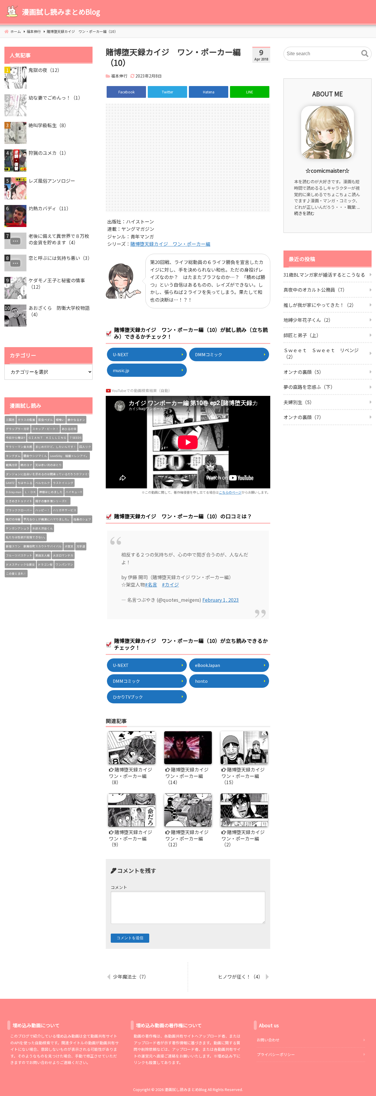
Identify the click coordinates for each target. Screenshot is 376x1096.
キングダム (13, 456)
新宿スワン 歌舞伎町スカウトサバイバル (34, 546)
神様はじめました (51, 492)
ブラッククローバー (19, 510)
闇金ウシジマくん (35, 456)
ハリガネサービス (64, 510)
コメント (119, 887)
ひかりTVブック (128, 697)
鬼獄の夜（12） (45, 70)
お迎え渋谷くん (42, 528)
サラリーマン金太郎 (19, 447)
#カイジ (170, 584)
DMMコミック (208, 354)
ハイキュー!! (74, 492)
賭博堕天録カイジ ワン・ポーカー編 (170, 243)
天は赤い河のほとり (48, 465)
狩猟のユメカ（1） (48, 152)
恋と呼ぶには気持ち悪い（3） (60, 258)
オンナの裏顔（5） (303, 371)
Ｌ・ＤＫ (30, 492)
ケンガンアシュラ (17, 528)
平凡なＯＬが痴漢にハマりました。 (47, 519)
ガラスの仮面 (26, 420)
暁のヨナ (26, 465)
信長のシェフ (82, 519)
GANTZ (10, 483)
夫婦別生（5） (298, 402)
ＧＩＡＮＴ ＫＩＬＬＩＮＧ (47, 438)
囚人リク (85, 447)
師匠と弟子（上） (302, 335)
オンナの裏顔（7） (303, 417)
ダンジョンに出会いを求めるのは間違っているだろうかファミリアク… (47, 474)
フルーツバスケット (19, 555)
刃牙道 (80, 546)
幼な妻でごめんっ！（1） (55, 97)
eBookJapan (207, 665)
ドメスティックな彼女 (20, 564)
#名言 (151, 584)
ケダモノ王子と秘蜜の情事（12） (56, 283)
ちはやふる (25, 483)
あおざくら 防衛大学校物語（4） (59, 311)
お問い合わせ (268, 1040)
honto (201, 681)
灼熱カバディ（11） (49, 208)
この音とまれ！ (16, 573)
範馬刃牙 (12, 465)
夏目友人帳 (42, 555)
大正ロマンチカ (63, 555)
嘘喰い (60, 420)
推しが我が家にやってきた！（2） (319, 304)
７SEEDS (75, 438)
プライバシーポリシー (276, 1054)
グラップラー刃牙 (17, 429)
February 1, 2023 (220, 599)
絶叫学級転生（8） (48, 125)
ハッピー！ (42, 510)
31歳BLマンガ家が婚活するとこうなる (324, 274)
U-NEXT (121, 354)
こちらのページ (230, 492)
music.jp (121, 370)
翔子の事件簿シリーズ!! (52, 501)
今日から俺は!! (15, 438)
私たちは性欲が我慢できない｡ (26, 537)
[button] (365, 53)
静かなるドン (76, 420)
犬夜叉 (69, 546)
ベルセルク (42, 483)
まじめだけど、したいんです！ (55, 447)
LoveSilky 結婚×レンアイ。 (69, 456)
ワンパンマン (64, 564)
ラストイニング (63, 483)
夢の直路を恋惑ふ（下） (309, 386)
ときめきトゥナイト (19, 501)
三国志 (10, 420)
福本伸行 (119, 76)
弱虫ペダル (45, 420)
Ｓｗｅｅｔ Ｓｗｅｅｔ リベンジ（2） (321, 353)
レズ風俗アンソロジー (51, 180)
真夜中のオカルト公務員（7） (315, 289)
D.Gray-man (13, 492)
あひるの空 (69, 429)
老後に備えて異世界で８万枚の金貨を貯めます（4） (58, 239)
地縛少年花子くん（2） (308, 319)
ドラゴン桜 (45, 564)
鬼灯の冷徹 (13, 519)
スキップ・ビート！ (45, 429)
